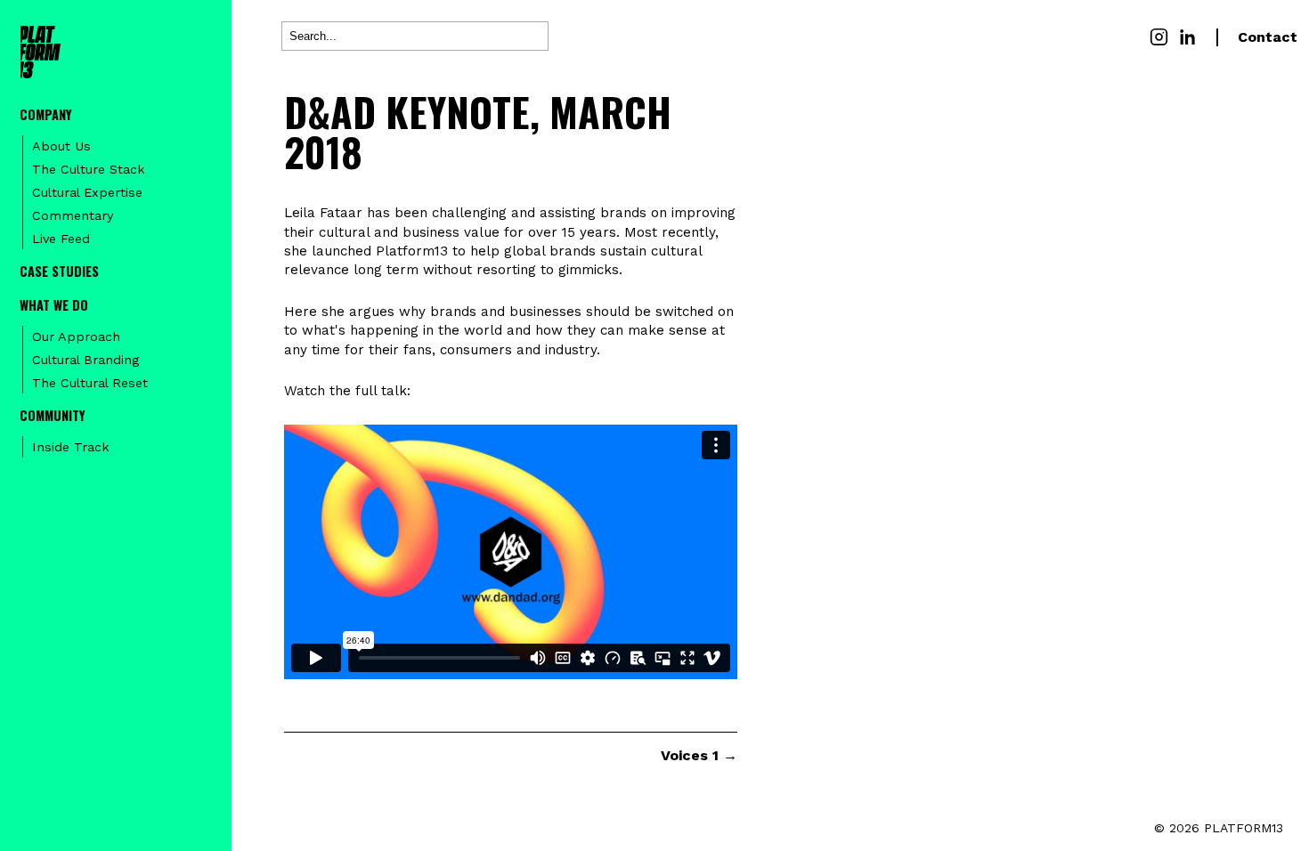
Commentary (72, 215)
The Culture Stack (88, 169)
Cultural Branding (85, 360)
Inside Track (71, 447)
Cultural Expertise (87, 192)
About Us (61, 146)
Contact (1267, 36)
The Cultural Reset (90, 383)
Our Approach (76, 336)
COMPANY (46, 114)
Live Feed (61, 238)
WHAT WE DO (54, 305)
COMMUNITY (52, 415)
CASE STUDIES (59, 271)
